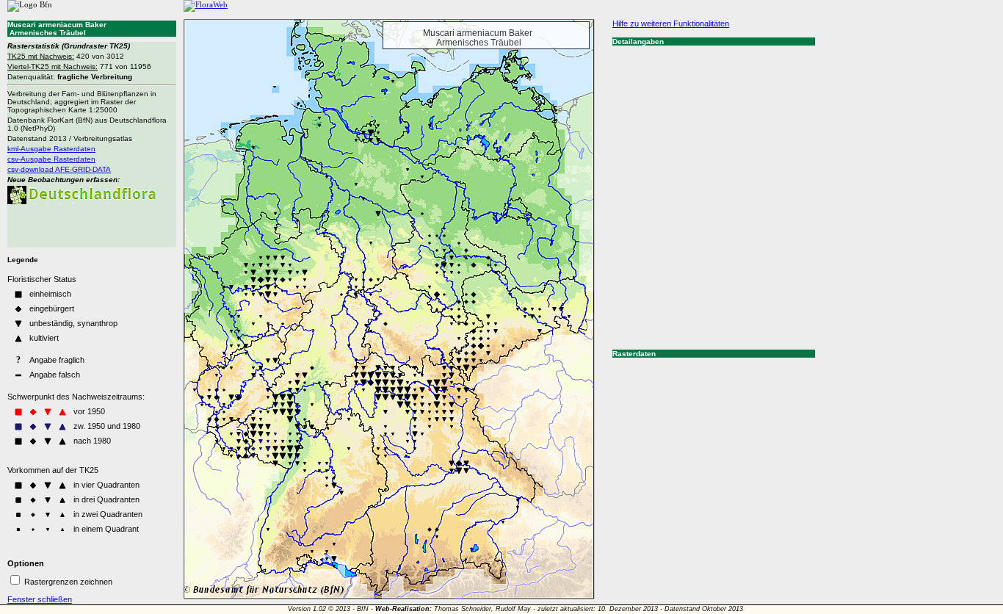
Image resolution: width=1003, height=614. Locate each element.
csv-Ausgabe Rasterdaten (51, 159)
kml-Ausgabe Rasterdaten (51, 149)
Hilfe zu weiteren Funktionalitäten (670, 23)
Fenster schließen (39, 599)
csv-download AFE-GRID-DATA (59, 169)
